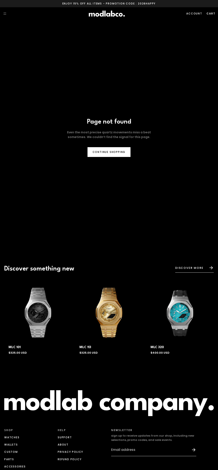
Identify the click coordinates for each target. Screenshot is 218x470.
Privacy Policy (70, 452)
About (63, 444)
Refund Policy (70, 459)
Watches (12, 437)
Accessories (15, 466)
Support (65, 437)
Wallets (11, 444)
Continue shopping (109, 152)
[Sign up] (191, 449)
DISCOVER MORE (189, 268)
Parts (9, 459)
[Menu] (5, 14)
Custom (11, 452)
